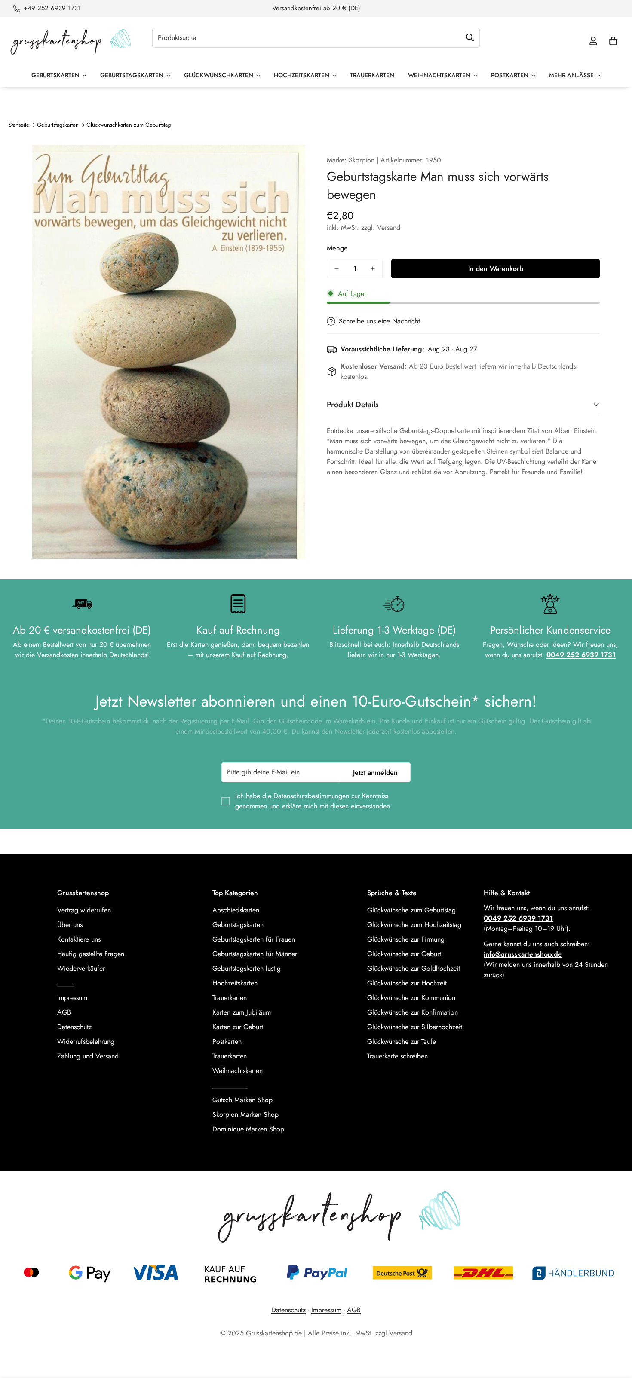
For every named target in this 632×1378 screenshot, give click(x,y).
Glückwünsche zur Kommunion (411, 998)
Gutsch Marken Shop (242, 1100)
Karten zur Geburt (237, 1027)
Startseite (19, 125)
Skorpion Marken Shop (245, 1114)
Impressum (72, 998)
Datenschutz (74, 1027)
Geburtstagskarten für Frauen (253, 939)
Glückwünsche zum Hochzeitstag (414, 925)
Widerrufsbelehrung (85, 1041)
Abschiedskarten (235, 910)
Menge (337, 248)
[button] (613, 41)
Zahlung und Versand (88, 1056)
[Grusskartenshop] (70, 41)
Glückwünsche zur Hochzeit (407, 983)
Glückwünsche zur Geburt (404, 954)
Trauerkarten (372, 75)
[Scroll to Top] (615, 1331)
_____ (65, 983)
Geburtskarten (55, 75)
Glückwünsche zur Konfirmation (412, 1012)
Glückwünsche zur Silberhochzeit (414, 1027)
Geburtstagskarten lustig (246, 968)
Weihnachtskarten (439, 75)
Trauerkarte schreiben (397, 1056)
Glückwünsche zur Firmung (406, 939)
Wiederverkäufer (81, 968)
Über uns (70, 925)
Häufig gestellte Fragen (90, 954)
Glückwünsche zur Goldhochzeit (413, 968)
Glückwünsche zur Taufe (401, 1041)
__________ (229, 1085)
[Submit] (470, 37)
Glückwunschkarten (218, 75)
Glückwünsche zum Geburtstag (411, 910)
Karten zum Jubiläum (241, 1012)
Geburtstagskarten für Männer (254, 954)
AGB (64, 1012)
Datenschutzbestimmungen (311, 796)
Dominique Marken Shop (248, 1129)
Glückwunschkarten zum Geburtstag (128, 125)
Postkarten (509, 75)
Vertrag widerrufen (84, 910)
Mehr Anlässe (571, 75)
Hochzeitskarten (301, 75)
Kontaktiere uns (79, 939)
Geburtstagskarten (131, 75)
